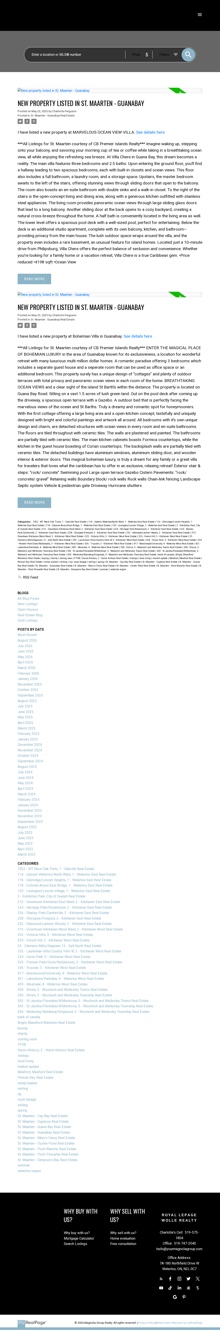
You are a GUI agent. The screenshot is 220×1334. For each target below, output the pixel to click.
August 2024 (27, 767)
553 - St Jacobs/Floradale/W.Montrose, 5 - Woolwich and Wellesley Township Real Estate (85, 1006)
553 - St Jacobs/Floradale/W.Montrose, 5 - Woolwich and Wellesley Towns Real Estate (111, 551)
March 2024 (26, 794)
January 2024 (28, 805)
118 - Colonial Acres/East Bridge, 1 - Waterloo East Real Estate (78, 525)
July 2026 (25, 646)
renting (64, 561)
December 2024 (30, 745)
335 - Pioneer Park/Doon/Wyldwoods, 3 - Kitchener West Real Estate (70, 962)
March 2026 (26, 668)
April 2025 (25, 723)
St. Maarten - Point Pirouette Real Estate (48, 1154)
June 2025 (26, 712)
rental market (51, 561)
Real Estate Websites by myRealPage (179, 1322)
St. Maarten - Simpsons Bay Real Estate (78, 569)
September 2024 (30, 761)
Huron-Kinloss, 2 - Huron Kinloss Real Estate (105, 558)
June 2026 (26, 651)
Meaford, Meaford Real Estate (185, 558)
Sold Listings (28, 620)
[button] (161, 1279)
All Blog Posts (28, 599)
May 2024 (25, 783)
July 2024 (25, 772)
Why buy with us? (77, 1233)
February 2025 (28, 734)
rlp (71, 561)
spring (101, 561)
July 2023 (25, 833)
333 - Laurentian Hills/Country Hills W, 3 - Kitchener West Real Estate (109, 540)
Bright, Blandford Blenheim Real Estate (46, 1023)
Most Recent (27, 635)
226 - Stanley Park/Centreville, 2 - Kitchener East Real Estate (63, 913)
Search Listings (75, 1244)
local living (145, 558)
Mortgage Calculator (79, 1238)
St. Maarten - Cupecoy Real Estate (160, 561)
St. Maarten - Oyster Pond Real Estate (136, 565)
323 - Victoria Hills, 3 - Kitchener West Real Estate (111, 536)
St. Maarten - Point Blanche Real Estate (177, 565)
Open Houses (28, 609)
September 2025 (30, 695)
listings (134, 558)
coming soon (66, 558)
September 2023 (30, 822)
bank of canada (166, 554)
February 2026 (28, 673)
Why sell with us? (123, 1233)
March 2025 (26, 728)
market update (160, 558)
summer (104, 569)
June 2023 (26, 838)
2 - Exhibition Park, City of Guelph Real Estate (52, 896)
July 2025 (25, 706)
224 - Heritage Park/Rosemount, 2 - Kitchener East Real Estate (146, 529)
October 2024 (28, 756)
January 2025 (28, 739)
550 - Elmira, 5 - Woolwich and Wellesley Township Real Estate (65, 995)
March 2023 (26, 854)
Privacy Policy (146, 1322)
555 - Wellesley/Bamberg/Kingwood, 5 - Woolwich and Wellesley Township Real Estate (112, 554)
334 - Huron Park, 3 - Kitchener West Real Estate (171, 540)
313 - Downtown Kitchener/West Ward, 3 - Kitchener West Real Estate (70, 929)
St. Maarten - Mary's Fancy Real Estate (95, 565)
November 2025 (30, 684)
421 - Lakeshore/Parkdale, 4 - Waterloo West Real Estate (61, 979)
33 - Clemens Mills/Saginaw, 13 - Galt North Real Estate (59, 946)
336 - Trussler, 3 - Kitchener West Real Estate (108, 543)
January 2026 (28, 679)
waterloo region (118, 569)
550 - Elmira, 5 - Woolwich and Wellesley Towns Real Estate (151, 547)
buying (45, 558)
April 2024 (25, 789)
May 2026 (25, 657)
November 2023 (30, 816)
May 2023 (25, 843)
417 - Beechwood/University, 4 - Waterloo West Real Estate (164, 543)
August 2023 (27, 827)
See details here (150, 132)
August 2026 (27, 640)
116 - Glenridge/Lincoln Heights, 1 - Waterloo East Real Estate (64, 880)
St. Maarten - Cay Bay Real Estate (123, 561)
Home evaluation (122, 1238)
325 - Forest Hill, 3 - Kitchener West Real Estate (163, 536)
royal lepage (80, 561)
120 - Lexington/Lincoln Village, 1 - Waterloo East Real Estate (143, 525)
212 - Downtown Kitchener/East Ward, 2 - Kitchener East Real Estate (77, 529)
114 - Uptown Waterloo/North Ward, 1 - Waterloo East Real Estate (121, 521)
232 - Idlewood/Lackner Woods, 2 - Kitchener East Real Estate (158, 532)
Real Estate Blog (30, 615)
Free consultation (123, 1244)
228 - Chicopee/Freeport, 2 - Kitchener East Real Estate (96, 532)
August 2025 (27, 701)
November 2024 (30, 750)
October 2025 (28, 690)
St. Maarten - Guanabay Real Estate (53, 115)
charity (54, 558)
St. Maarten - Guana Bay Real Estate (44, 1127)
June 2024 (26, 778)
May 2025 (25, 717)
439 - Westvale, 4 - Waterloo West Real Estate (95, 547)
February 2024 (28, 800)
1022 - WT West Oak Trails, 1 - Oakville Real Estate (60, 521)
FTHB (77, 558)
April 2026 (25, 662)
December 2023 (30, 810)
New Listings (28, 604)
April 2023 (25, 849)
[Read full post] (110, 93)
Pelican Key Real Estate (30, 561)
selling (92, 561)
